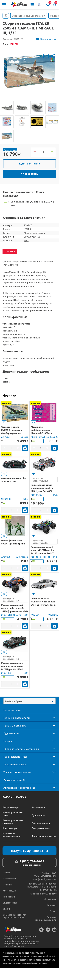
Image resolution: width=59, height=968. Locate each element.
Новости (7, 872)
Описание (10, 251)
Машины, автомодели (16, 717)
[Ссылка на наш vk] (48, 929)
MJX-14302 (36, 494)
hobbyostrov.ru (32, 952)
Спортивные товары (15, 764)
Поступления (9, 878)
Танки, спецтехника (14, 725)
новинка (6, 402)
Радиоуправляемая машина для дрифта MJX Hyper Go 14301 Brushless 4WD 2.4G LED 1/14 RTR (13, 669)
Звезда (24, 436)
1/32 (26, 240)
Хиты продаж (9, 890)
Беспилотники (12, 709)
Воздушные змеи (41, 828)
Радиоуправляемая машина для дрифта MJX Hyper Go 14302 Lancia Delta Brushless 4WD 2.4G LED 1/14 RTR (43, 491)
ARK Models (22, 556)
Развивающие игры (15, 756)
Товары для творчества (17, 772)
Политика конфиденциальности (45, 918)
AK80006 (5, 556)
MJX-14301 (7, 673)
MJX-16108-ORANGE (11, 615)
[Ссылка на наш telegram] (41, 929)
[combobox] (29, 701)
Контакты (51, 905)
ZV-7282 (5, 436)
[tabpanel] (29, 71)
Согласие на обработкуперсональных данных (14, 916)
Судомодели (11, 733)
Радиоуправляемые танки (13, 814)
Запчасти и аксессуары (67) (41, 541)
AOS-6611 (36, 614)
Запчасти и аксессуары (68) (41, 479)
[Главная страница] (6, 16)
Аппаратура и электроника (19, 787)
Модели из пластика (34, 232)
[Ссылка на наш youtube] (54, 929)
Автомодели (38, 807)
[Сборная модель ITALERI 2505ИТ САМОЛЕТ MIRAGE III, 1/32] (7, 107)
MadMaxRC (52, 436)
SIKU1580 (6, 499)
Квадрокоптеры (11, 807)
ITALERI (27, 229)
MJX (55, 494)
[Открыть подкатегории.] (52, 710)
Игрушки (8, 741)
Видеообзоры (10, 902)
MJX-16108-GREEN (40, 557)
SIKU (25, 499)
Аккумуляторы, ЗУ (14, 779)
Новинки (9, 395)
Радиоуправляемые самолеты (13, 821)
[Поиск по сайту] (39, 4)
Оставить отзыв (48, 38)
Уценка (6, 908)
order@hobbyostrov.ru (44, 879)
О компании (50, 899)
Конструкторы (10, 828)
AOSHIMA (53, 614)
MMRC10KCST (38, 436)
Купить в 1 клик (29, 163)
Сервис (53, 911)
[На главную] (19, 4)
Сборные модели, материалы (21, 748)
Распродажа (9, 896)
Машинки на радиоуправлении (12, 834)
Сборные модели (41, 823)
